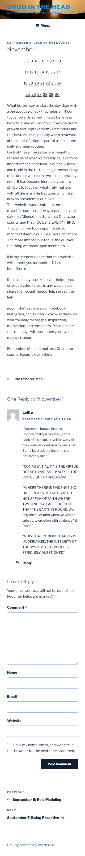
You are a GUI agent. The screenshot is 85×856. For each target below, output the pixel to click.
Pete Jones (59, 42)
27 (39, 94)
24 (59, 83)
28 (45, 94)
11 (26, 72)
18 (26, 83)
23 (53, 83)
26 (33, 94)
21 (42, 83)
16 (53, 72)
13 (37, 72)
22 (48, 83)
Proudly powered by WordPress (31, 845)
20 (36, 83)
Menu (45, 25)
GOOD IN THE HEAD (38, 7)
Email (12, 697)
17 (58, 72)
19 (31, 83)
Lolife (27, 412)
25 (28, 94)
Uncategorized (28, 379)
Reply (27, 563)
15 (48, 72)
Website (14, 721)
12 (31, 72)
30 (57, 94)
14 (42, 72)
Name (12, 672)
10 (59, 61)
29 (51, 94)
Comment (17, 607)
